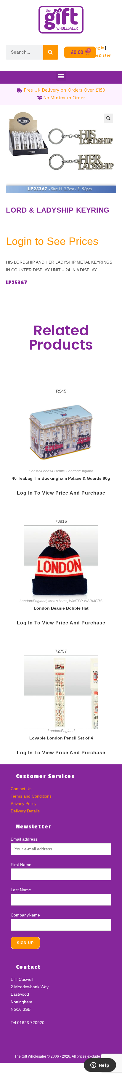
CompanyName (25, 915)
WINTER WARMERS (85, 601)
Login (98, 47)
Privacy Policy (23, 803)
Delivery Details (25, 811)
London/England (79, 471)
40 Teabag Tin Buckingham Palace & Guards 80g (61, 478)
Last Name (21, 889)
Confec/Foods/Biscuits (47, 471)
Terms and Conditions (31, 796)
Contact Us (21, 788)
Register (102, 55)
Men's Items (57, 601)
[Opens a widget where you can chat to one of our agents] (100, 1065)
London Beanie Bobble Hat (61, 608)
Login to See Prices (52, 241)
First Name (21, 864)
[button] (61, 76)
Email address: (24, 839)
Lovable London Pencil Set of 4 (61, 738)
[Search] (50, 52)
